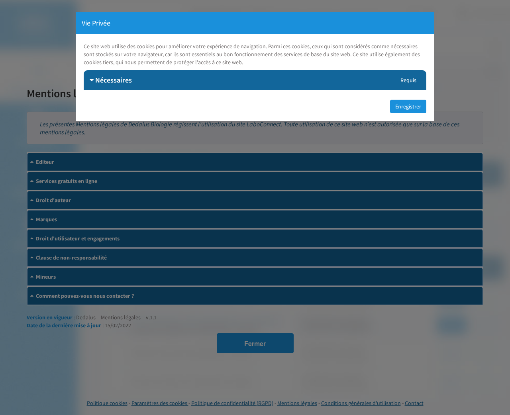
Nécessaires (113, 80)
